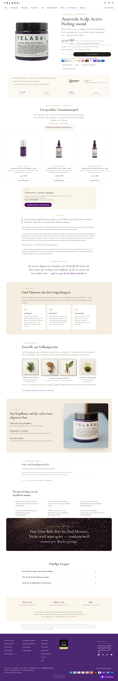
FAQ (42, 660)
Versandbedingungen (34, 668)
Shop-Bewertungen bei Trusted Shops (88, 43)
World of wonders (46, 654)
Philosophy (44, 644)
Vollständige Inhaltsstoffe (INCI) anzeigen (38, 390)
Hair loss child (8, 650)
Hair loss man (8, 647)
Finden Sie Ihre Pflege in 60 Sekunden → (59, 127)
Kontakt (6, 670)
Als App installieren (59, 676)
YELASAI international (28, 670)
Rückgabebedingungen (47, 668)
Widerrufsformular (15, 670)
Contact (43, 657)
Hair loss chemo (8, 654)
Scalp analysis (27, 647)
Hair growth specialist (29, 644)
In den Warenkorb (92, 54)
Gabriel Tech (44, 650)
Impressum (7, 668)
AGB (21, 668)
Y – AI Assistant (107, 677)
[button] (105, 3)
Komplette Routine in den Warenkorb (38, 205)
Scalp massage (27, 650)
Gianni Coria (44, 647)
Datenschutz (15, 668)
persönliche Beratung (92, 58)
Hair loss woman (9, 644)
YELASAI (10, 672)
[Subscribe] (113, 642)
